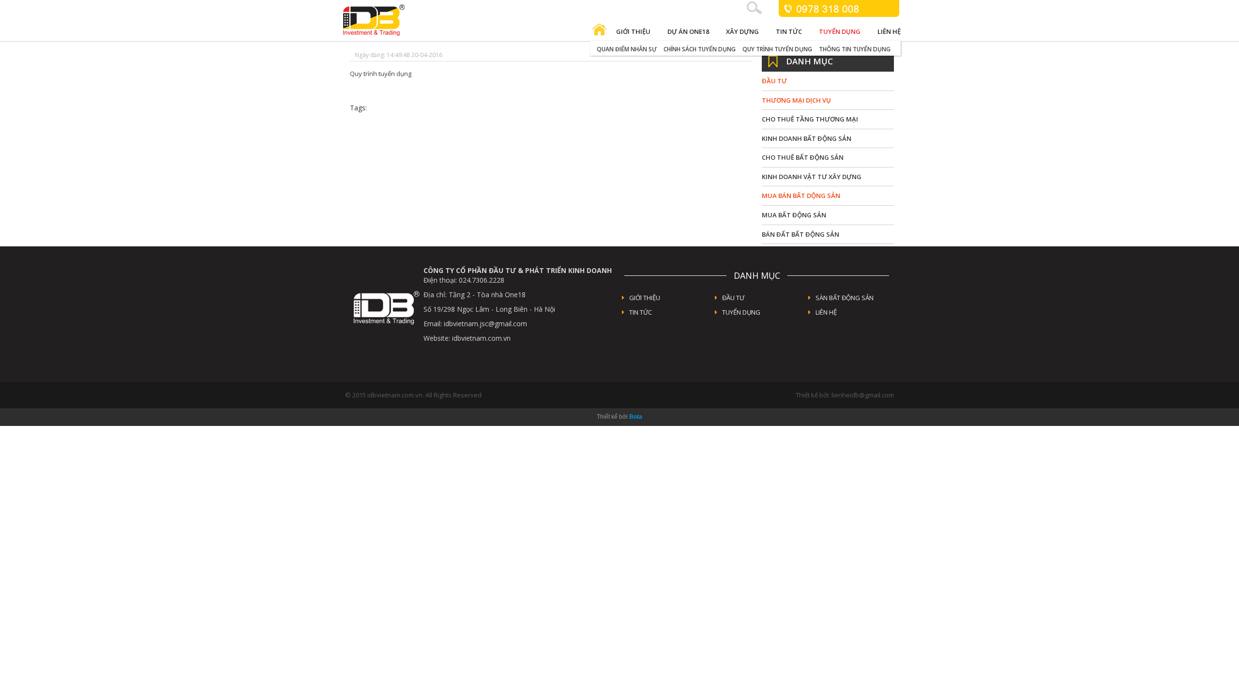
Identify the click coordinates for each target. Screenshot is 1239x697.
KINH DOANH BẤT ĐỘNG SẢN (806, 138)
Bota (635, 416)
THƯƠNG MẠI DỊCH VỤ (796, 100)
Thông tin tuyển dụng (855, 49)
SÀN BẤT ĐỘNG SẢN (845, 297)
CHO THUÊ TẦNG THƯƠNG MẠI (810, 119)
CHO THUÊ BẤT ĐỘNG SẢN (803, 157)
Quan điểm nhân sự (627, 49)
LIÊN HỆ (826, 312)
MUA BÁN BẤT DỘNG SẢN (801, 195)
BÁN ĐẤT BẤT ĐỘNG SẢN (800, 234)
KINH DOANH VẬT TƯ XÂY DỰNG (811, 176)
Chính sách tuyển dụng (700, 49)
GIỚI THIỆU (644, 297)
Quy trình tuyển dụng (777, 49)
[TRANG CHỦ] (599, 31)
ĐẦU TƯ (774, 80)
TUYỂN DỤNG (741, 312)
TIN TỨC (640, 312)
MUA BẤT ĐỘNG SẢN (794, 215)
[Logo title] (408, 20)
